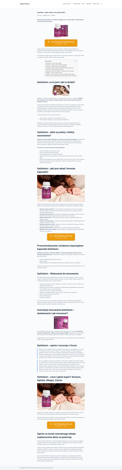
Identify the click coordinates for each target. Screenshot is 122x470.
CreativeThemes (49, 467)
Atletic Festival (24, 4)
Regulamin (88, 3)
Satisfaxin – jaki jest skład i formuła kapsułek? (56, 66)
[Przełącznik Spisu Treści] (74, 61)
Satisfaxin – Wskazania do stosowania (54, 69)
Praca (83, 3)
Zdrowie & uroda (76, 3)
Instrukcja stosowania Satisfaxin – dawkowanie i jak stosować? (60, 71)
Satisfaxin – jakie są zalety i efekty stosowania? (56, 64)
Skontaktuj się (95, 3)
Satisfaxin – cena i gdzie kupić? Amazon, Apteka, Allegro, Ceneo (60, 74)
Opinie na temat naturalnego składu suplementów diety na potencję (61, 75)
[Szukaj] (101, 3)
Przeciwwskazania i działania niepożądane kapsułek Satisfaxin (60, 67)
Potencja (53, 15)
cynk (49, 229)
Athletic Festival (66, 3)
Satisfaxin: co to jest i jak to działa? (54, 63)
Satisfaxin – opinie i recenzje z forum (54, 72)
